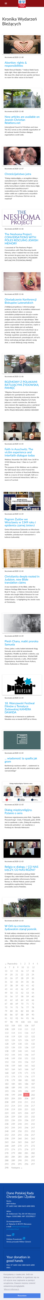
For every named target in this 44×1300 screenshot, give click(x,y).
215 (20, 1106)
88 (22, 1015)
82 (22, 1011)
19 (6, 974)
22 (22, 974)
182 (33, 1080)
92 (11, 1018)
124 (13, 1040)
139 (13, 1051)
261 (26, 1138)
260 (20, 1138)
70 (22, 1004)
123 (6, 1040)
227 (33, 1113)
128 (6, 1044)
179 (13, 1080)
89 (27, 1015)
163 (6, 1069)
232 (33, 1117)
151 (26, 1058)
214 (13, 1106)
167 (33, 1069)
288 (6, 1160)
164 (13, 1069)
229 (13, 1117)
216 (26, 1106)
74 (11, 1007)
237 (33, 1120)
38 (11, 985)
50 (11, 993)
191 (26, 1087)
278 (6, 1153)
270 (20, 1146)
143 (6, 1055)
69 (17, 1004)
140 (20, 1051)
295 (20, 1164)
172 (33, 1073)
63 (17, 1000)
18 (33, 971)
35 (27, 982)
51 (17, 993)
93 (17, 1018)
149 (13, 1058)
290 (20, 1160)
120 (20, 1036)
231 (26, 1117)
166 (26, 1069)
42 (33, 985)
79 (6, 1011)
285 (20, 1157)
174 (13, 1076)
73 (6, 1007)
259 (13, 1138)
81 (17, 1011)
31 (6, 982)
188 (6, 1087)
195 (20, 1091)
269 (13, 1146)
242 (33, 1124)
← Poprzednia (11, 964)
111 (26, 1029)
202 (33, 1095)
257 (33, 1135)
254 (13, 1135)
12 (33, 967)
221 (26, 1109)
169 (13, 1073)
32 (11, 982)
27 (17, 978)
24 (33, 974)
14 (11, 971)
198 (6, 1095)
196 (26, 1091)
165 (20, 1069)
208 (6, 1102)
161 (26, 1066)
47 (27, 989)
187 (33, 1084)
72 (33, 1004)
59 (27, 996)
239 (13, 1124)
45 (17, 989)
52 (22, 993)
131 (26, 1044)
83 (27, 1011)
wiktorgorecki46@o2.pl (20, 1227)
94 (22, 1018)
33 (17, 982)
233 (6, 1120)
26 (11, 978)
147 (33, 1055)
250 (20, 1131)
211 (26, 1102)
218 (6, 1109)
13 (6, 971)
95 (27, 1018)
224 (13, 1113)
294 (13, 1164)
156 (26, 1062)
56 (11, 996)
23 (27, 974)
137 (33, 1047)
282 (33, 1153)
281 (26, 1153)
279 (13, 1153)
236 (26, 1120)
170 (20, 1073)
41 (27, 985)
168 (6, 1073)
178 (6, 1080)
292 (33, 1160)
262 (33, 1138)
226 (26, 1113)
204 (13, 1098)
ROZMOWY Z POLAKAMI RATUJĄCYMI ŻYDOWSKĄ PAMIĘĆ (21, 385)
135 (20, 1047)
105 (20, 1025)
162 (33, 1066)
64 (22, 1000)
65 (27, 1000)
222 (33, 1109)
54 (33, 993)
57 (17, 996)
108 (6, 1029)
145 (20, 1055)
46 (22, 989)
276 (26, 1149)
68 (11, 1004)
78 (33, 1007)
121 (26, 1036)
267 (33, 1142)
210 (20, 1102)
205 (20, 1098)
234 (13, 1120)
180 (20, 1080)
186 (26, 1084)
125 (20, 1040)
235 (20, 1120)
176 (26, 1076)
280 (20, 1153)
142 (33, 1051)
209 (13, 1102)
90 (33, 1015)
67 (6, 1004)
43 (6, 989)
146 (26, 1055)
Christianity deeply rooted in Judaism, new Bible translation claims (22, 579)
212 (33, 1102)
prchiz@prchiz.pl (12, 1229)
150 (20, 1058)
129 (13, 1044)
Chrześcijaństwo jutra (18, 174)
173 (6, 1076)
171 (26, 1073)
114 (13, 1033)
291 (26, 1160)
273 (6, 1149)
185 (20, 1084)
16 (22, 971)
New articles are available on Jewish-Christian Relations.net (22, 120)
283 (6, 1157)
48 (33, 989)
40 (22, 985)
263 (6, 1142)
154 (13, 1062)
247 (33, 1127)
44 (11, 989)
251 (26, 1131)
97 (6, 1022)
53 (27, 993)
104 (13, 1025)
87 (17, 1015)
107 (33, 1025)
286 (26, 1157)
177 (33, 1076)
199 (13, 1095)
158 (6, 1066)
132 (33, 1044)
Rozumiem (22, 1296)
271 (26, 1146)
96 (33, 1018)
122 (33, 1036)
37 (6, 985)
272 (33, 1146)
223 (6, 1113)
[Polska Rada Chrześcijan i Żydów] (22, 5)
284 (13, 1157)
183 (6, 1084)
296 (26, 1164)
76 (22, 1007)
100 (23, 1022)
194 (13, 1091)
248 (6, 1131)
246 (26, 1127)
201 (26, 1095)
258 (6, 1138)
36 (33, 982)
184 (13, 1084)
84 (33, 1011)
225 (20, 1113)
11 (28, 967)
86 (11, 1015)
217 (33, 1106)
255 (20, 1135)
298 (6, 1168)
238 (6, 1124)
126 (26, 1040)
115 (20, 1033)
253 (6, 1135)
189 (13, 1087)
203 (6, 1098)
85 (6, 1015)
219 (13, 1109)
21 (17, 974)
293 (6, 1164)
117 (33, 1033)
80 (11, 1011)
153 (6, 1062)
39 (17, 985)
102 (36, 1022)
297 (33, 1164)
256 (26, 1135)
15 (17, 971)
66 (33, 1000)
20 (11, 974)
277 (33, 1149)
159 (13, 1066)
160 (20, 1066)
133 (6, 1047)
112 (33, 1029)
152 (33, 1058)
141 (26, 1051)
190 (20, 1087)
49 (6, 993)
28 (22, 978)
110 (20, 1029)
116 (26, 1033)
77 (27, 1007)
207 (33, 1098)
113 (6, 1033)
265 (20, 1142)
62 (11, 1000)
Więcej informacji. (11, 1289)
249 (13, 1131)
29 (27, 978)
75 (17, 1007)
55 (6, 996)
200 (20, 1095)
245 (20, 1127)
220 (20, 1109)
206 (26, 1098)
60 (33, 996)
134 (13, 1047)
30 (33, 978)
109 (13, 1029)
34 (22, 982)
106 (26, 1025)
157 (33, 1062)
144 (13, 1055)
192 (33, 1087)
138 (6, 1051)
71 (27, 1004)
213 (6, 1106)
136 (26, 1047)
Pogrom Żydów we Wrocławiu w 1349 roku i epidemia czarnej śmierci (20, 522)
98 (11, 1022)
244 (13, 1127)
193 (6, 1091)
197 (33, 1091)
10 (22, 967)
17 (27, 971)
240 (20, 1124)
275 (20, 1149)
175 (20, 1076)
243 (6, 1127)
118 (6, 1036)
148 (6, 1058)
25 (6, 978)
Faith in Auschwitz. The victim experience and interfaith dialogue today (20, 452)
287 (33, 1157)
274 (13, 1149)
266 (26, 1142)
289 (13, 1160)
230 (20, 1117)
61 (6, 1000)
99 (17, 1022)
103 (6, 1025)
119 (13, 1036)
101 (29, 1022)
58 (22, 996)
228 (6, 1117)
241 (26, 1124)
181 (26, 1080)
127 (33, 1040)
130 (20, 1044)
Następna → (16, 1168)
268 (6, 1146)
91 (6, 1018)
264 (13, 1142)
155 (20, 1062)
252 (33, 1131)
